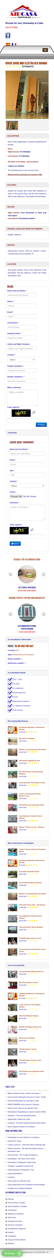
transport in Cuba (14, 1141)
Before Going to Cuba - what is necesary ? (24, 1093)
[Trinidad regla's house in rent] (13, 941)
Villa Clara (12, 1218)
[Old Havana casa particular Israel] (13, 807)
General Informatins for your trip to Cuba (23, 1101)
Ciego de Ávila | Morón (16, 1240)
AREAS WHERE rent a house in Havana (23, 1104)
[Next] (43, 574)
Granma (11, 1243)
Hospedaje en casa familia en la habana (23, 1137)
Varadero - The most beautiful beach (22, 1116)
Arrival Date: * (13, 323)
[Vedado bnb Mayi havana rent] (13, 1029)
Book (42, 424)
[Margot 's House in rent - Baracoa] (13, 830)
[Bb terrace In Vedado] (13, 741)
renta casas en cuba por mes (19, 1181)
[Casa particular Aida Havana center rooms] (13, 952)
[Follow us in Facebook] (7, 36)
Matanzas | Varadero (16, 1214)
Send (16, 543)
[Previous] (10, 574)
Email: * (10, 312)
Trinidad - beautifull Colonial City (20, 1166)
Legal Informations (15, 1174)
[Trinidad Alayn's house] (13, 1052)
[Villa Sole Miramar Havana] (13, 1018)
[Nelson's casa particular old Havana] (13, 752)
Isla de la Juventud (15, 1225)
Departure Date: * (14, 334)
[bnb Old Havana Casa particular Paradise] (13, 774)
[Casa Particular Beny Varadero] (13, 885)
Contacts (11, 1177)
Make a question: (14, 387)
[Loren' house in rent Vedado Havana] (13, 1007)
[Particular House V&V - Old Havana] (13, 907)
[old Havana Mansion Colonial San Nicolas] (13, 730)
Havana (11, 1199)
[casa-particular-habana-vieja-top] (13, 974)
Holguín (11, 1232)
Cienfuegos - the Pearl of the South (21, 1159)
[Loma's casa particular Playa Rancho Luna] (13, 796)
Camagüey (12, 1236)
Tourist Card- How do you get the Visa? (23, 1108)
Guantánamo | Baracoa (17, 1229)
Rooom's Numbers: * (15, 377)
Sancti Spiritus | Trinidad (17, 1206)
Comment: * (14, 503)
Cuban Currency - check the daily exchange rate (26, 1145)
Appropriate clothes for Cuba (19, 1119)
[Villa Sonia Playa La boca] (13, 985)
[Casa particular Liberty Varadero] (13, 930)
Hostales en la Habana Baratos (20, 1188)
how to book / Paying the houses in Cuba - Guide (27, 1097)
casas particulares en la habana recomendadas (26, 1185)
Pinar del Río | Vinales (16, 1203)
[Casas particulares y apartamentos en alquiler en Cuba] (8, 44)
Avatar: (13, 492)
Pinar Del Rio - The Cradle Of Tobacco (23, 1155)
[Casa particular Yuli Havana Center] (13, 785)
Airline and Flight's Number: (18, 344)
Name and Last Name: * (17, 291)
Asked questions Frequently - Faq (21, 1170)
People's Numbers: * (15, 366)
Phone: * (10, 301)
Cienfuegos (12, 1210)
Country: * (11, 355)
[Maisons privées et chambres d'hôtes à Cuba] (14, 44)
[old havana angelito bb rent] (13, 763)
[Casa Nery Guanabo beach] (13, 874)
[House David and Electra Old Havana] (27, 95)
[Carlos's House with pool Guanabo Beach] (13, 852)
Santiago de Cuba (15, 1221)
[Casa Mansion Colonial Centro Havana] (13, 819)
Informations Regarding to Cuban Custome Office (27, 1112)
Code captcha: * (13, 407)
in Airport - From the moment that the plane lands (27, 1123)
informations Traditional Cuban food (22, 1162)
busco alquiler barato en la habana (21, 1127)
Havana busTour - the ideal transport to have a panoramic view (26, 1149)
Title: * (12, 471)
